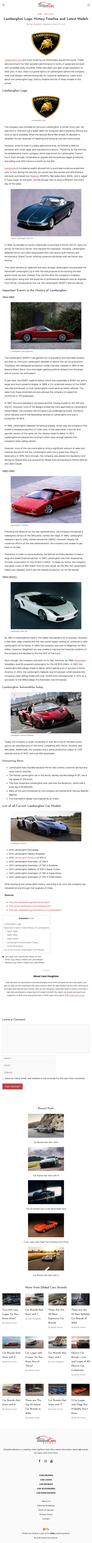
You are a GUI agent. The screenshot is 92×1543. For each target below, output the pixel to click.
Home (39, 14)
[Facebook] (39, 1461)
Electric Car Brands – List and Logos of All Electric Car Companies (80, 1361)
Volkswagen (80, 660)
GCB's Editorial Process (74, 995)
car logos (38, 1453)
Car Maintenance (46, 1493)
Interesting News (15, 946)
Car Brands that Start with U (46, 1275)
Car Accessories (46, 1488)
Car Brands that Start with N (46, 1175)
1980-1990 (12, 935)
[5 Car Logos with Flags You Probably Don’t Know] (46, 1225)
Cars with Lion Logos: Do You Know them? (10, 1314)
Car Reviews (46, 1484)
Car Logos (49, 14)
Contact (46, 1519)
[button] (88, 5)
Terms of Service (46, 1510)
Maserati (34, 176)
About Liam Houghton (46, 976)
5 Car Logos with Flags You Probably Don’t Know (46, 1242)
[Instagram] (45, 1461)
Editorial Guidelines (46, 1505)
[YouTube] (51, 1461)
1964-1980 (12, 931)
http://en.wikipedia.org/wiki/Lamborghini (29, 902)
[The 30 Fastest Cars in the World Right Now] (46, 1192)
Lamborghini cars (13, 60)
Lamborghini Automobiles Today (22, 942)
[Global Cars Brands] (46, 5)
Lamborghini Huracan (25, 857)
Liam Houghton (35, 24)
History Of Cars (35, 957)
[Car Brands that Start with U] (46, 1259)
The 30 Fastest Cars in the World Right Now (46, 1209)
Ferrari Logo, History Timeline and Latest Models (24, 960)
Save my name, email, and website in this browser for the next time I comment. (45, 1078)
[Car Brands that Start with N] (46, 1159)
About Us (46, 1501)
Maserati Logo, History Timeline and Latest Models (25, 963)
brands (83, 1449)
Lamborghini (11, 168)
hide (31, 918)
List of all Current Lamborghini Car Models (24, 949)
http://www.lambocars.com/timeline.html (29, 906)
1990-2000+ (13, 938)
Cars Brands (23, 957)
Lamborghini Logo (12, 924)
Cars (16, 957)
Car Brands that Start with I (46, 1142)
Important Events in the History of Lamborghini (26, 927)
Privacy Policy (46, 1514)
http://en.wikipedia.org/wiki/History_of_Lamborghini (35, 910)
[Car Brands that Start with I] (46, 1126)
